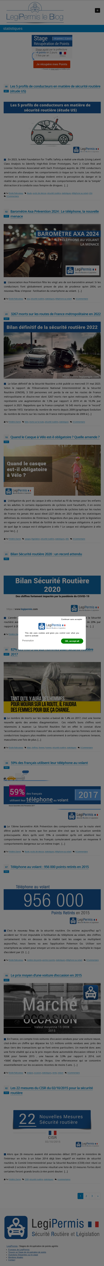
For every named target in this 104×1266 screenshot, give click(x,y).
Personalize (28, 640)
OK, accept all (72, 641)
